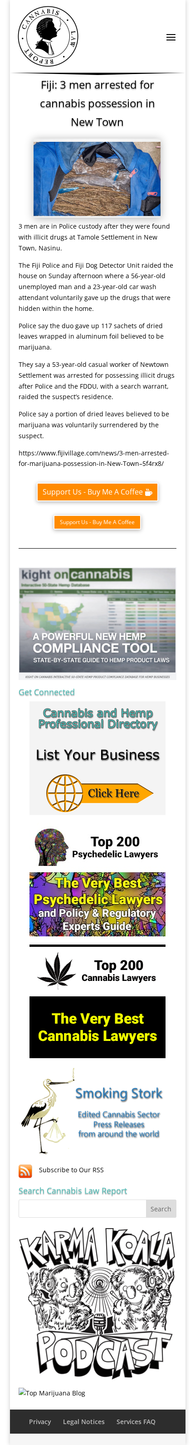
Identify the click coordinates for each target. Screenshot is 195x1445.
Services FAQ (136, 1421)
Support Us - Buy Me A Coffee (93, 492)
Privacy (40, 1421)
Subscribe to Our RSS (71, 1169)
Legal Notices (84, 1421)
